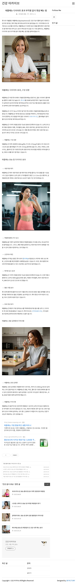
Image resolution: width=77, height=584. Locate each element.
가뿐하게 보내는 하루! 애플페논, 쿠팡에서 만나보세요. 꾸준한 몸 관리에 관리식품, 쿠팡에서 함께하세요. (25, 429)
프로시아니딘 (33, 116)
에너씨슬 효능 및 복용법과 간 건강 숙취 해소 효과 (15, 474)
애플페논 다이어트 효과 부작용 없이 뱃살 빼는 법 (26, 10)
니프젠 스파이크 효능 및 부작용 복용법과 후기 (14, 469)
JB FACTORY (70, 581)
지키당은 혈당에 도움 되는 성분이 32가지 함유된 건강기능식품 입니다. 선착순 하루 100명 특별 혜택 (19, 444)
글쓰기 (29, 573)
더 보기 (47, 484)
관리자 (29, 568)
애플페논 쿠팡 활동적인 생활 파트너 (17, 425)
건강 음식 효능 (22, 14)
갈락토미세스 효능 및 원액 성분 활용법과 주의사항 (15, 472)
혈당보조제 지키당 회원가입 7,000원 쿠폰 (19, 440)
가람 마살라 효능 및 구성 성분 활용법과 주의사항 (15, 476)
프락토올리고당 (37, 311)
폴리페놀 (25, 259)
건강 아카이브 (10, 542)
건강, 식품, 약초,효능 (11, 544)
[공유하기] (8, 455)
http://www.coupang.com (12, 422)
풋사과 (23, 100)
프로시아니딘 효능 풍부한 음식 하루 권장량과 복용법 (16, 467)
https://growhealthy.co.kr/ (13, 437)
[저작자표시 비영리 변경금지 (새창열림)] (21, 455)
